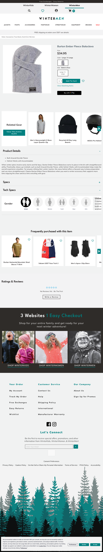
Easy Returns (16, 408)
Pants (17, 25)
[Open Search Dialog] (29, 10)
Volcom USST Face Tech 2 (49, 263)
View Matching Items (65, 86)
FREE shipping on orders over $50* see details (51, 32)
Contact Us (44, 390)
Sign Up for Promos (85, 396)
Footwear (45, 25)
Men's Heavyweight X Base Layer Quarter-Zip (41, 141)
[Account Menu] (56, 10)
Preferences (72, 544)
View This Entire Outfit (14, 133)
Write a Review (51, 297)
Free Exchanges (18, 402)
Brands (88, 25)
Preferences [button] (24, 548)
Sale (98, 25)
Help (40, 396)
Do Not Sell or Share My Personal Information (45, 465)
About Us (79, 390)
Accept (95, 544)
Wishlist (14, 414)
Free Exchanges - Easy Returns (51, 1)
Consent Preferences (51, 461)
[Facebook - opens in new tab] (49, 424)
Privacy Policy (8, 465)
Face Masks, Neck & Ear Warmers (24, 37)
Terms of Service (71, 465)
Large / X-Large (63, 73)
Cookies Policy (20, 465)
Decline (84, 544)
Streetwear (60, 25)
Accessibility (95, 465)
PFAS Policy (84, 465)
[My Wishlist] (42, 10)
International (45, 408)
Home (3, 37)
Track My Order (18, 396)
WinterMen (74, 5)
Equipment (76, 25)
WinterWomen (51, 5)
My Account (15, 390)
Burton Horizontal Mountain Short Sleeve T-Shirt (17, 263)
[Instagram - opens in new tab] (54, 424)
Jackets (7, 25)
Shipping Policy (47, 402)
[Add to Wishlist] (83, 80)
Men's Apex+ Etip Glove (80, 263)
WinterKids (28, 5)
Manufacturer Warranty (51, 414)
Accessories (30, 25)
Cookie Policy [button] (42, 546)
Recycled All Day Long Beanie (67, 141)
